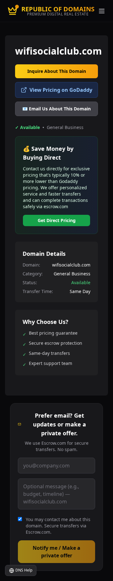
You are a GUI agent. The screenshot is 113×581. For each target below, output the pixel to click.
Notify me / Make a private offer (56, 551)
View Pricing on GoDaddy (61, 89)
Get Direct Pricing (57, 220)
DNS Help (23, 570)
